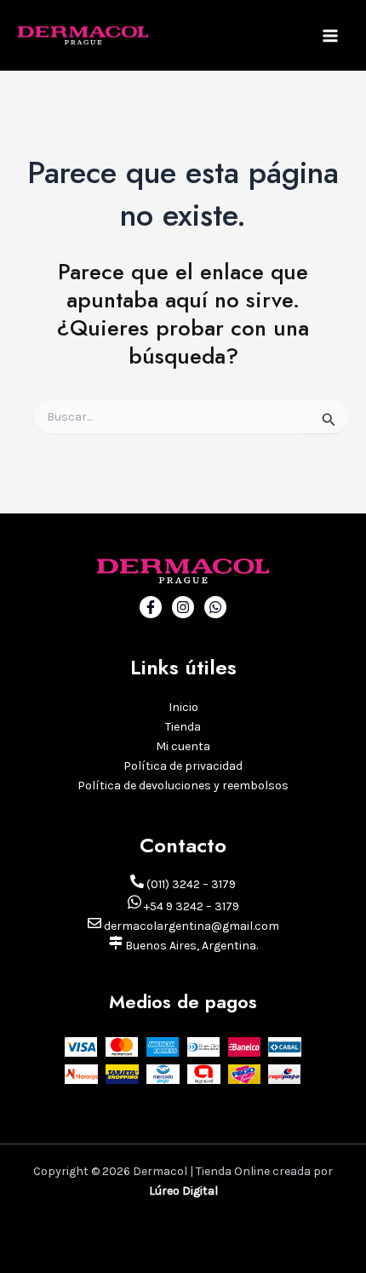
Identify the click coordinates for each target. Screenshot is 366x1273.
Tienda (183, 727)
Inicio (183, 707)
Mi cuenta (183, 746)
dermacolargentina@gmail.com (190, 926)
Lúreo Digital (183, 1191)
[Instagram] (183, 607)
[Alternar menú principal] (330, 35)
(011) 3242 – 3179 (190, 884)
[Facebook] (151, 607)
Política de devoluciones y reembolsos (183, 785)
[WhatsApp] (215, 607)
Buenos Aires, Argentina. (190, 945)
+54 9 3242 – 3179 (190, 906)
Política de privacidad (183, 766)
